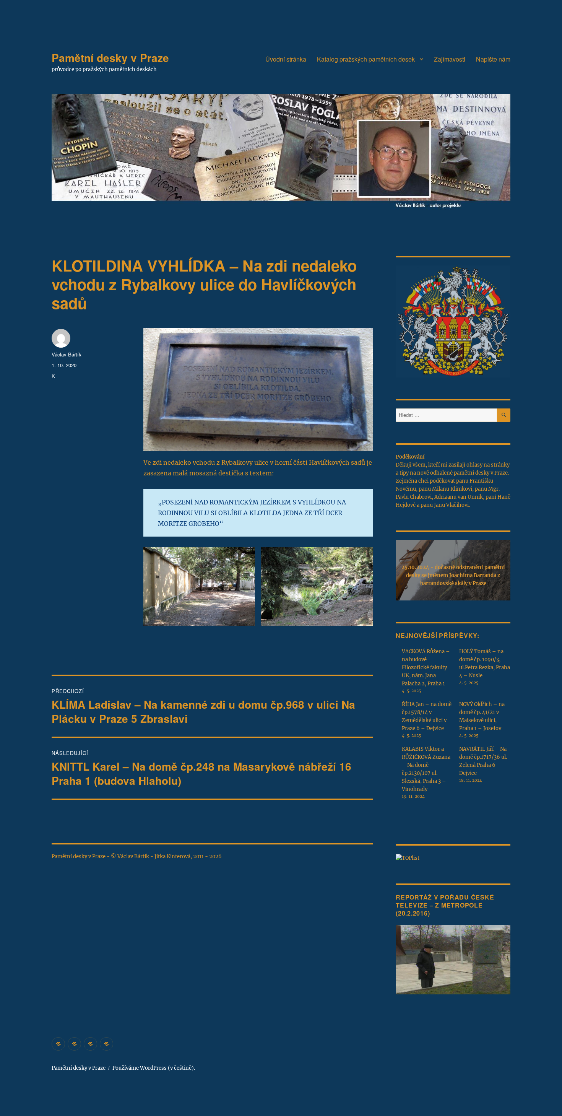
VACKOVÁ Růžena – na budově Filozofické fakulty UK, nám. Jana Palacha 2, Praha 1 (426, 667)
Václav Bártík (66, 354)
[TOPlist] (407, 857)
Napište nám (493, 59)
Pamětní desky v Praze (110, 57)
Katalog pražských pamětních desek (366, 59)
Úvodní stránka (285, 59)
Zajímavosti (449, 59)
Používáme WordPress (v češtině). (153, 1068)
